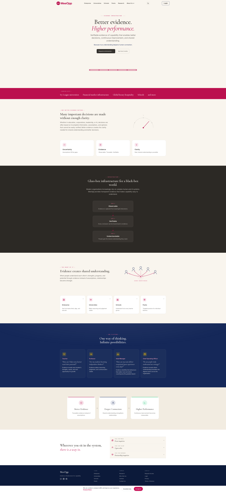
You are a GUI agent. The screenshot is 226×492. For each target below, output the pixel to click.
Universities (97, 3)
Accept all (138, 489)
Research (121, 3)
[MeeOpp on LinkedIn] (63, 479)
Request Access (149, 473)
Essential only (127, 489)
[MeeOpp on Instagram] (61, 479)
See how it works (123, 51)
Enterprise (87, 3)
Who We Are (122, 476)
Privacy (147, 478)
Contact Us (122, 481)
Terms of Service (149, 481)
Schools (106, 3)
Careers (121, 478)
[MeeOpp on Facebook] (66, 479)
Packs (113, 3)
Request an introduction (106, 51)
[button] (130, 3)
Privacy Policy (87, 489)
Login (166, 3)
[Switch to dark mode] (148, 3)
